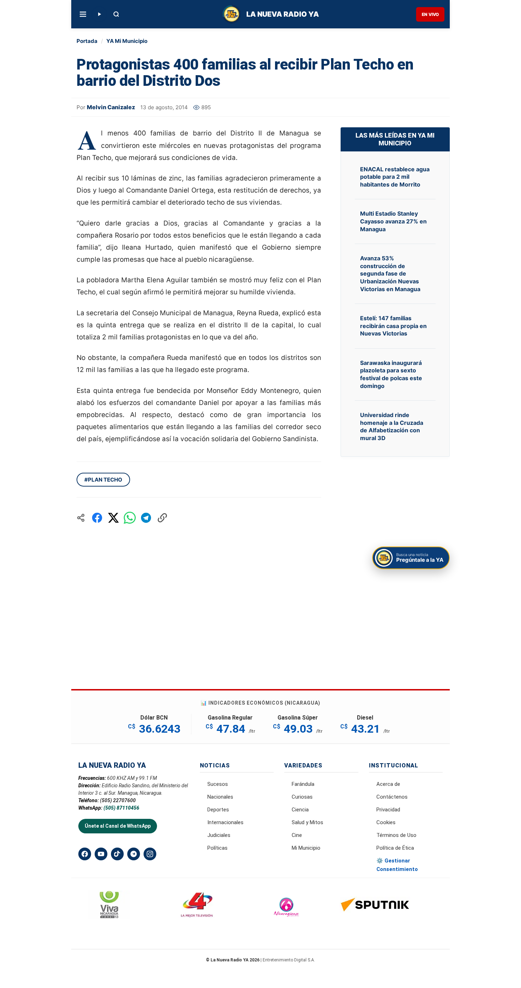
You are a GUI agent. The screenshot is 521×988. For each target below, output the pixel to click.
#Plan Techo (103, 479)
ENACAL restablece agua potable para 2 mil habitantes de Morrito (395, 177)
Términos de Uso (396, 835)
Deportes (218, 809)
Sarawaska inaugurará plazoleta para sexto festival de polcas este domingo (391, 374)
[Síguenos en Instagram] (150, 854)
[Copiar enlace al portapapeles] (162, 518)
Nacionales (220, 797)
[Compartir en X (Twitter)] (113, 518)
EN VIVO (430, 14)
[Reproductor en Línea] (99, 14)
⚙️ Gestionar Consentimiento (397, 864)
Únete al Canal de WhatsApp (118, 826)
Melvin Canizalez (111, 107)
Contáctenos (392, 797)
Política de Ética (395, 848)
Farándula (303, 784)
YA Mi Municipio (126, 41)
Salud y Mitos (307, 822)
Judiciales (218, 835)
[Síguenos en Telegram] (133, 854)
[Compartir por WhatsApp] (130, 518)
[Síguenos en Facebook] (84, 854)
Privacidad (388, 809)
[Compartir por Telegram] (146, 518)
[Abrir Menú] (83, 14)
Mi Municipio (306, 848)
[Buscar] (116, 14)
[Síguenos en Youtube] (101, 854)
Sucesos (217, 784)
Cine (297, 835)
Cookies (386, 822)
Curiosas (302, 797)
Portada (87, 41)
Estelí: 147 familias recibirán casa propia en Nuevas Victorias (393, 326)
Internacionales (225, 822)
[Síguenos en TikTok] (117, 854)
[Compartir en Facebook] (97, 518)
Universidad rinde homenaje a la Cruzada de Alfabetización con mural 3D (391, 426)
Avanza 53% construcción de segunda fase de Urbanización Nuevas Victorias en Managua (390, 273)
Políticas (217, 848)
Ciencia (300, 809)
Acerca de (388, 784)
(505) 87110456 (121, 808)
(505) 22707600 (118, 800)
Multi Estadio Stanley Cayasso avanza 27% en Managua (393, 221)
